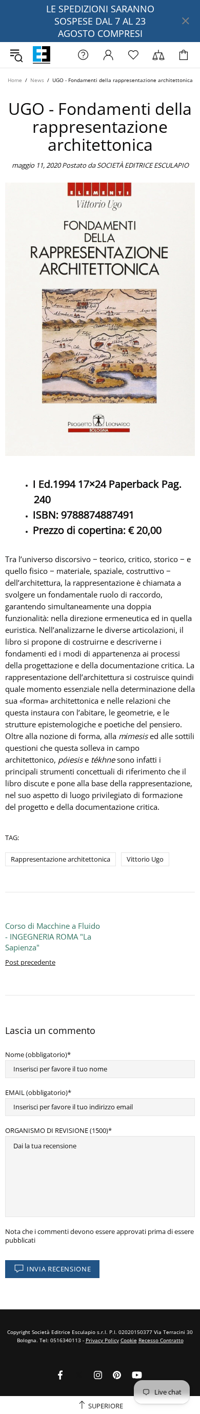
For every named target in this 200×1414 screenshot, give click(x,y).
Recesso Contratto (161, 1340)
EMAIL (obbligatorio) (36, 1092)
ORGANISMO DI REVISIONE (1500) (56, 1130)
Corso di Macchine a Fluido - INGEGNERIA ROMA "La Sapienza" (52, 936)
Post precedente (30, 962)
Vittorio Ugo (145, 859)
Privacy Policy (102, 1340)
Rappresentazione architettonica (60, 859)
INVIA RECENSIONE (59, 1268)
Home (15, 80)
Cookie (129, 1340)
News (37, 80)
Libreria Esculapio (41, 55)
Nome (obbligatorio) (36, 1054)
